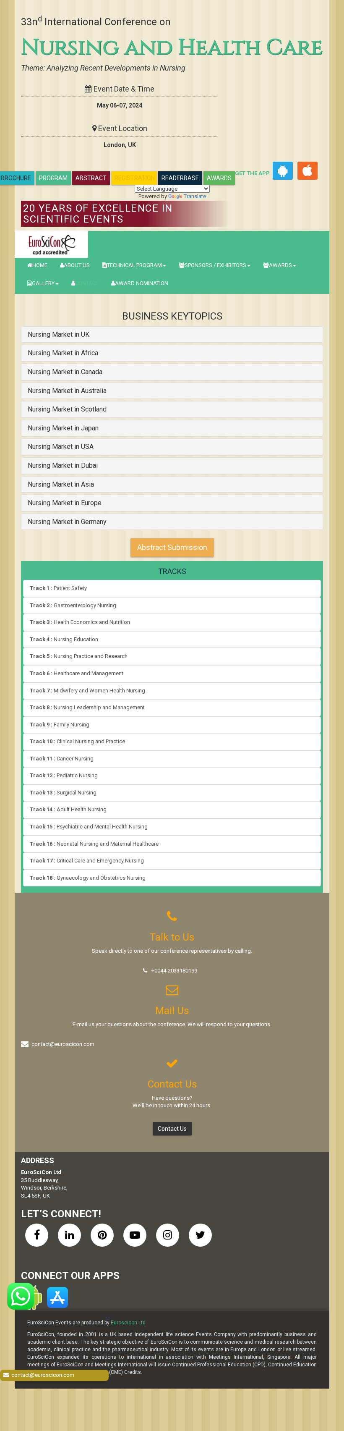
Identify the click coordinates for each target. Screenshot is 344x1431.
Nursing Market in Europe (65, 503)
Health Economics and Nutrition (80, 622)
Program (53, 178)
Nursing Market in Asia (61, 484)
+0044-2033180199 (174, 970)
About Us (77, 265)
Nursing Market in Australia (67, 391)
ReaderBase (180, 178)
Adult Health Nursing (68, 809)
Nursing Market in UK (58, 334)
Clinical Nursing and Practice (77, 741)
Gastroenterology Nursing (73, 605)
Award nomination (141, 283)
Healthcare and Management (76, 673)
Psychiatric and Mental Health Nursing (89, 826)
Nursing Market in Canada (65, 372)
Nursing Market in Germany (67, 522)
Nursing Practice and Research (79, 656)
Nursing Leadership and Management (87, 707)
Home (39, 265)
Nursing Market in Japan (63, 428)
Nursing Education (64, 639)
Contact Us (172, 1128)
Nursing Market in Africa (63, 353)
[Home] (51, 244)
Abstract (91, 178)
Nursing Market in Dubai (63, 465)
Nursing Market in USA (61, 447)
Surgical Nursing (63, 792)
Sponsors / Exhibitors (215, 265)
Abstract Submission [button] (172, 547)
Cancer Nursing (62, 758)
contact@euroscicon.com (62, 1044)
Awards (219, 178)
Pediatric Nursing (64, 775)
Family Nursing (59, 724)
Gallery (43, 283)
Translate (195, 196)
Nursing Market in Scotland (67, 409)
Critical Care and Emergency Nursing (87, 860)
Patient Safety (58, 588)
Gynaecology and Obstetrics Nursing (88, 878)
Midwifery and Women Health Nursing (87, 690)
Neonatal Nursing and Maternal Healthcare (94, 844)
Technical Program (134, 265)
